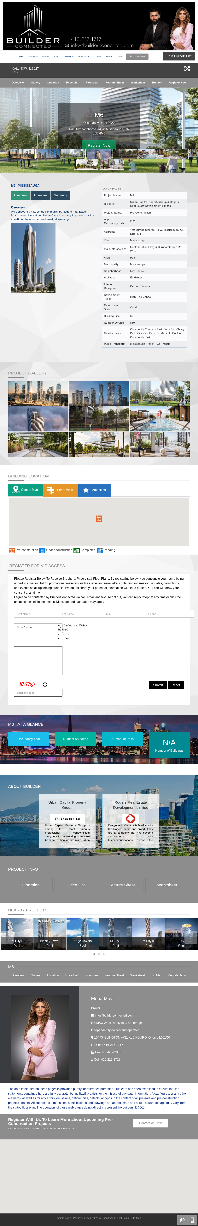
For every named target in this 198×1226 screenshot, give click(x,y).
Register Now (177, 82)
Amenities (40, 195)
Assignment (68, 57)
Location (53, 82)
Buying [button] (108, 57)
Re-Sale (57, 57)
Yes (68, 638)
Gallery (35, 82)
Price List (72, 82)
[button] (99, 518)
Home (21, 57)
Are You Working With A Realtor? (72, 627)
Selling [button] (97, 57)
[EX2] (181, 934)
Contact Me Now (150, 1123)
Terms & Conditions (102, 1218)
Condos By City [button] (141, 57)
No (67, 634)
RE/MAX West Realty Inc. (116, 1022)
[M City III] (148, 934)
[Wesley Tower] (49, 934)
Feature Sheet (115, 82)
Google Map (29, 489)
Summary (60, 195)
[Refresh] (44, 684)
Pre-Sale (45, 57)
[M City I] (17, 934)
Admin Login (64, 1218)
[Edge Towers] (83, 934)
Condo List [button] (32, 57)
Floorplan (92, 82)
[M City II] (115, 934)
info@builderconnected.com (114, 1015)
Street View (64, 489)
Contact (120, 57)
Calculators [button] (83, 57)
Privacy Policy (81, 1218)
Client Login (122, 1218)
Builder (157, 82)
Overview (18, 82)
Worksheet (138, 82)
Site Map (136, 1218)
